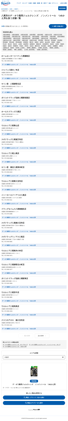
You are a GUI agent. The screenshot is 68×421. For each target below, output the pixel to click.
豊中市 (31, 42)
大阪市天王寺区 (57, 34)
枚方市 (10, 44)
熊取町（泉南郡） (55, 47)
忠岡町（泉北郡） (43, 47)
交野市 (61, 46)
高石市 (31, 46)
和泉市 (62, 44)
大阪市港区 (40, 34)
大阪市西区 (32, 34)
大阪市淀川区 (44, 38)
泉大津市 (47, 42)
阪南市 (12, 47)
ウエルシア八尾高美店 (10, 306)
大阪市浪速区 (6, 36)
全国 (11, 9)
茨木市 (15, 44)
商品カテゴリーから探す (35, 403)
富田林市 (32, 44)
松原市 (52, 44)
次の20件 (41, 336)
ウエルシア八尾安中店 (10, 292)
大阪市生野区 (44, 36)
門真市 (21, 46)
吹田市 (42, 42)
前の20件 (27, 336)
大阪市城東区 (61, 36)
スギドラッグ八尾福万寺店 (12, 139)
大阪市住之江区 (7, 40)
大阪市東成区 (35, 36)
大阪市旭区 (53, 36)
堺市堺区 (40, 40)
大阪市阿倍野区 (7, 38)
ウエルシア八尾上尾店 (10, 153)
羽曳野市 (15, 46)
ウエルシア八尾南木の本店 (12, 251)
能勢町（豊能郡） (32, 47)
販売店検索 (4, 9)
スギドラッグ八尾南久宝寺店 (12, 223)
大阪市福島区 (15, 34)
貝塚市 (58, 42)
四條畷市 (55, 46)
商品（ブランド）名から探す (35, 397)
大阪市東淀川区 (26, 36)
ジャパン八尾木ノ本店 (10, 70)
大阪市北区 (25, 40)
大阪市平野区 (16, 40)
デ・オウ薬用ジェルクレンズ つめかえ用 (14, 346)
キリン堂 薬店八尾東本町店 (12, 167)
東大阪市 (43, 46)
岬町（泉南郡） (18, 49)
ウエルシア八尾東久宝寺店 (12, 181)
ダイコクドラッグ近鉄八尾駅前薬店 (15, 98)
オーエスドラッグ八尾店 (11, 112)
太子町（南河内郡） (29, 49)
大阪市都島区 (6, 34)
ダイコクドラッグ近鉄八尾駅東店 (14, 278)
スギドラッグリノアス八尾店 (12, 237)
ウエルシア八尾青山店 (10, 125)
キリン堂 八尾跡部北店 (11, 84)
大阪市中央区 (33, 40)
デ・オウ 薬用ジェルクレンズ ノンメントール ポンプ (44, 344)
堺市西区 (59, 40)
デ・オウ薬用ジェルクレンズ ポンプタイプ (15, 344)
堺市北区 (11, 42)
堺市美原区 (19, 42)
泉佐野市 (25, 44)
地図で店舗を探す (59, 26)
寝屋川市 (38, 44)
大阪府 (16, 9)
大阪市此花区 (24, 34)
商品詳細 (34, 381)
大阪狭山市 (6, 47)
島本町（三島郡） (21, 47)
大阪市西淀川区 (16, 36)
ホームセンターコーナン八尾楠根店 (15, 56)
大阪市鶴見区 (53, 38)
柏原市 (10, 46)
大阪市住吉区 (16, 38)
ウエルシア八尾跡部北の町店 (12, 264)
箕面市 (5, 46)
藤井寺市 (37, 46)
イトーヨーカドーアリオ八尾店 (13, 195)
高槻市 (53, 42)
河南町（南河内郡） (42, 49)
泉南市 (49, 46)
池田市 (36, 42)
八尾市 (20, 44)
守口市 (5, 44)
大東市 (57, 44)
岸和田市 (25, 42)
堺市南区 (5, 42)
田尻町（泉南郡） (8, 49)
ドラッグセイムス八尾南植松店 (13, 209)
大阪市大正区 (48, 34)
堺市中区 (47, 40)
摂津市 (26, 46)
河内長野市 (45, 44)
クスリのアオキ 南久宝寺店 (12, 320)
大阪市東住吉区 (26, 38)
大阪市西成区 (35, 38)
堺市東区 (53, 40)
